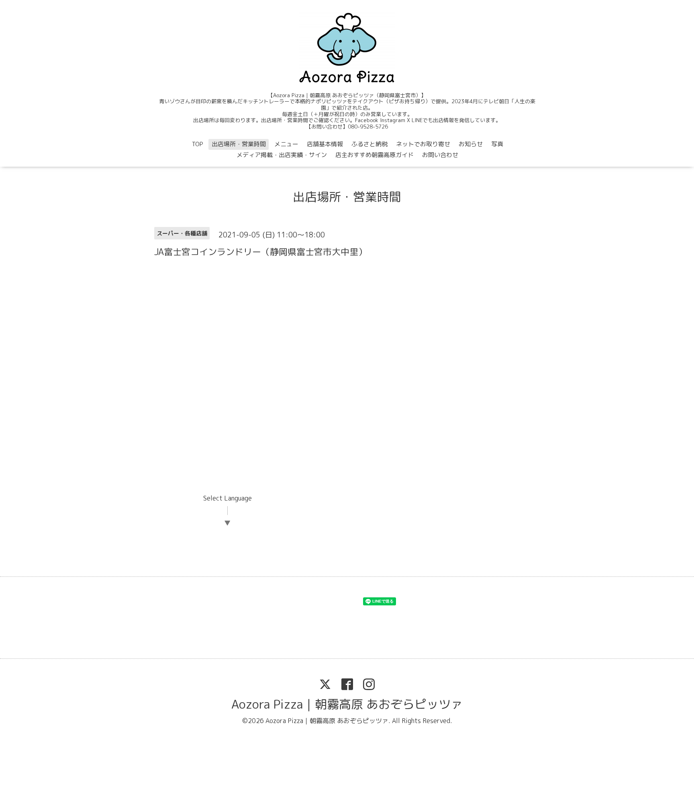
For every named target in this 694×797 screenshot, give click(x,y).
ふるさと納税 (369, 144)
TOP (197, 144)
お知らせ (471, 144)
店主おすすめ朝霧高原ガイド (374, 155)
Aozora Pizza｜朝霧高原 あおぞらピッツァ (347, 704)
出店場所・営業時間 (239, 144)
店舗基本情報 (325, 144)
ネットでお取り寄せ (423, 144)
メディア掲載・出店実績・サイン (282, 155)
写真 (497, 144)
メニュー (286, 144)
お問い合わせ (440, 155)
